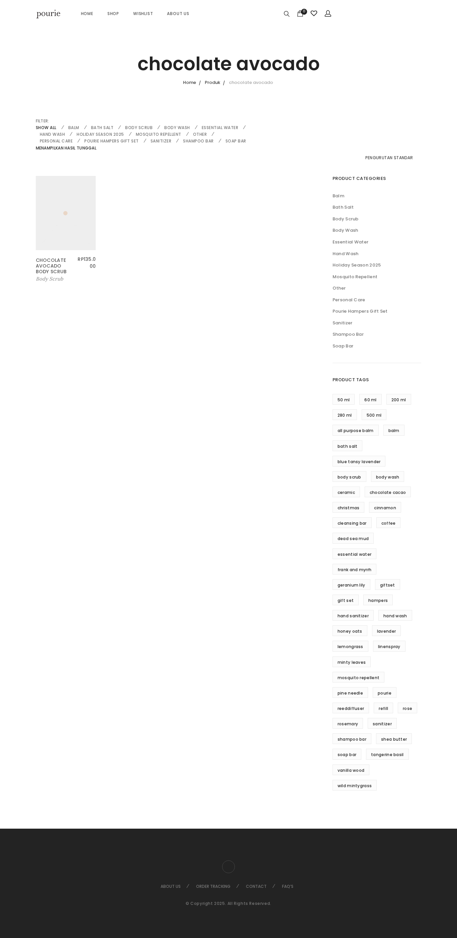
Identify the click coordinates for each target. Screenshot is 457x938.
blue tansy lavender (359, 461)
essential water (355, 554)
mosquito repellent (358, 678)
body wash (387, 477)
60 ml (370, 400)
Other (200, 134)
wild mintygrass (355, 786)
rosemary (348, 724)
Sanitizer (161, 141)
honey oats (350, 631)
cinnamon (385, 508)
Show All (46, 127)
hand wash (395, 616)
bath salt (348, 446)
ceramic (346, 492)
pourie (384, 693)
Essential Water (220, 127)
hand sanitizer (353, 616)
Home (87, 13)
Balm (73, 127)
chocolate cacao (388, 492)
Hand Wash (52, 134)
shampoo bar (352, 739)
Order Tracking (213, 886)
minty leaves (352, 662)
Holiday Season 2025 (100, 134)
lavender (386, 631)
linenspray (389, 646)
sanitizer (382, 724)
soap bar (347, 754)
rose (407, 708)
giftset (387, 585)
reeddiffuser (351, 708)
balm (393, 430)
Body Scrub (139, 127)
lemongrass (350, 646)
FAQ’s (287, 886)
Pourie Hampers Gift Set (111, 141)
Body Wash (177, 127)
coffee (388, 523)
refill (383, 708)
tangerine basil (387, 754)
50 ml (344, 400)
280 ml (345, 415)
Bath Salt (102, 127)
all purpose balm (356, 430)
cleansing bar (352, 523)
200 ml (398, 400)
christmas (349, 508)
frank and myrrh (355, 569)
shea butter (394, 739)
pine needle (350, 693)
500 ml (374, 415)
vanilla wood (351, 770)
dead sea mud (353, 538)
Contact (256, 886)
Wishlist (143, 13)
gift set (346, 600)
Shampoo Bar (198, 141)
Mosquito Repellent (158, 134)
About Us (178, 13)
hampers (378, 600)
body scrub (349, 477)
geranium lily (351, 585)
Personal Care (56, 141)
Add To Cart (50, 279)
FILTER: (42, 121)
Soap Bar (235, 141)
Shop (113, 13)
